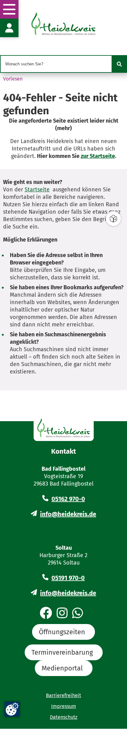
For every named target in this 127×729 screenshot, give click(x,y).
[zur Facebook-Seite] (46, 613)
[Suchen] (119, 64)
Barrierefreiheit (63, 695)
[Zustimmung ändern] (12, 709)
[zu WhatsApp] (77, 613)
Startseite (37, 189)
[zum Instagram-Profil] (62, 613)
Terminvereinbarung (62, 652)
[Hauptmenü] (9, 9)
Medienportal (62, 668)
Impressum (63, 706)
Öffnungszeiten (62, 632)
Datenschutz (63, 717)
